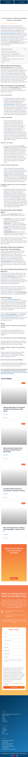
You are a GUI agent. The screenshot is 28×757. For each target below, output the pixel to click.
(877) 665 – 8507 (5, 715)
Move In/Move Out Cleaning (7, 743)
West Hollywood (5, 733)
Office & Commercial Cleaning (8, 746)
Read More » (5, 414)
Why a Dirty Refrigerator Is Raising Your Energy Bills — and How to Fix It (13, 529)
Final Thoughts (5, 60)
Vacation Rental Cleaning (7, 744)
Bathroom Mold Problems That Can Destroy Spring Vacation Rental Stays (12, 449)
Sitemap (3, 718)
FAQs (3, 62)
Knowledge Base (5, 747)
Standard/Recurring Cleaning (8, 740)
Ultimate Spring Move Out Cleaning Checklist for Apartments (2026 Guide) (14, 409)
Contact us (4, 720)
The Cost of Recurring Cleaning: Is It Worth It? (13, 59)
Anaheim (3, 728)
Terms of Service (11, 683)
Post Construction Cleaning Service (9, 749)
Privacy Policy (20, 683)
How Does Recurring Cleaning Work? (11, 54)
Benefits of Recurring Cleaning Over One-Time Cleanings (13, 56)
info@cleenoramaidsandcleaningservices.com (11, 714)
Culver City (4, 730)
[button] (24, 7)
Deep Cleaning (5, 741)
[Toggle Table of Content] (24, 49)
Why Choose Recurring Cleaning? (10, 52)
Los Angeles (4, 729)
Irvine (3, 732)
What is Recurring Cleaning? (9, 51)
